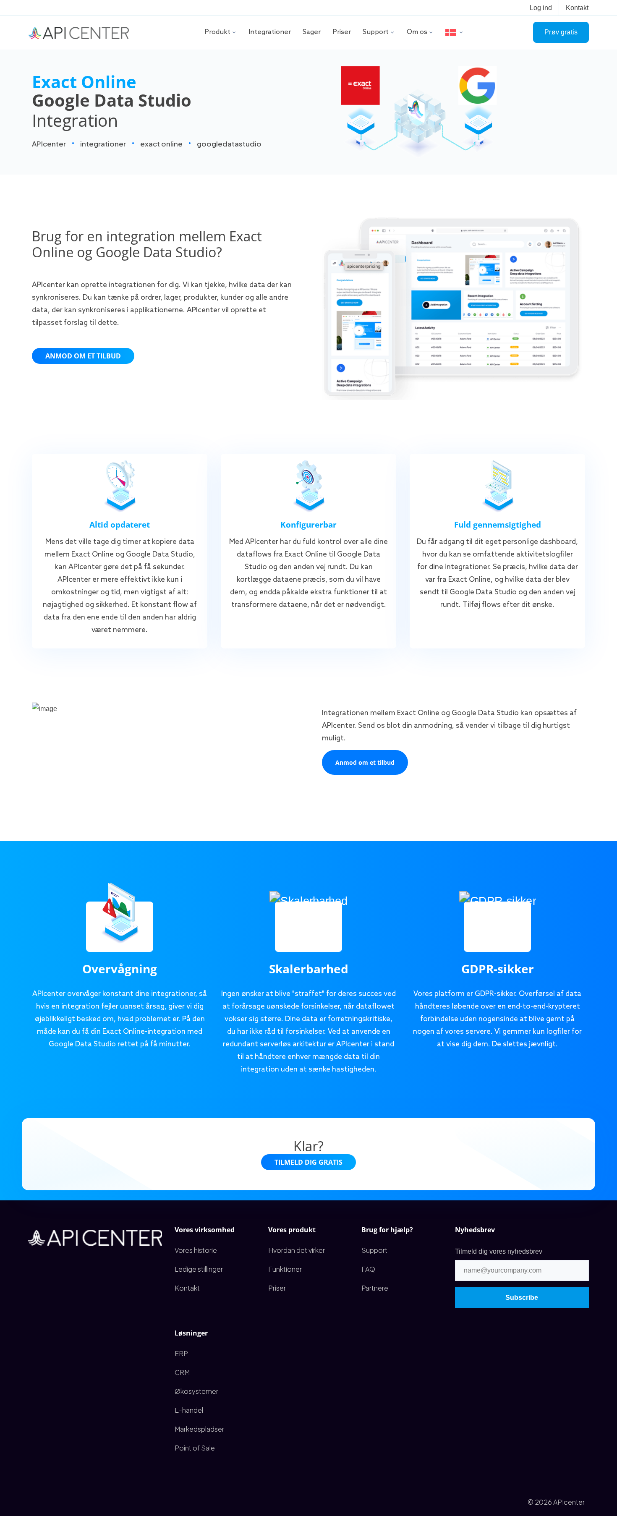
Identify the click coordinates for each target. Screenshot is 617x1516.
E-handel (189, 1410)
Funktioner (285, 1269)
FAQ (368, 1269)
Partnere (374, 1287)
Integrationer (269, 32)
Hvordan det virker (296, 1250)
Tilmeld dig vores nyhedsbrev (498, 1251)
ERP (181, 1353)
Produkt (217, 32)
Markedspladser (199, 1429)
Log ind (541, 7)
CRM (182, 1372)
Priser (341, 32)
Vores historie (196, 1250)
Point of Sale (195, 1447)
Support (376, 32)
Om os (417, 32)
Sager (312, 32)
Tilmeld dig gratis (308, 1162)
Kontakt (577, 7)
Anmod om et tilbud (83, 356)
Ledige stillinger (199, 1269)
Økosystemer (196, 1391)
